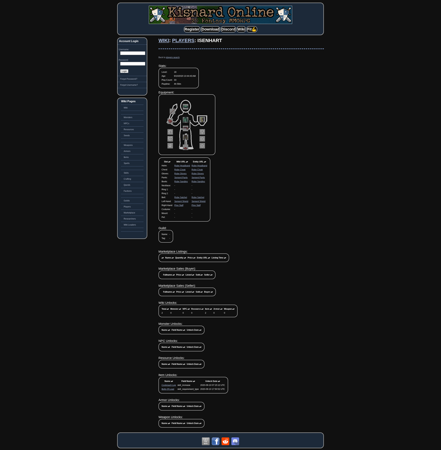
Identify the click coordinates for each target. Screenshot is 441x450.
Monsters (128, 117)
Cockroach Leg (169, 385)
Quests (127, 185)
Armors (127, 151)
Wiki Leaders (130, 225)
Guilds (127, 200)
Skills (126, 173)
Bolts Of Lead (168, 389)
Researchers (130, 219)
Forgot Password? (128, 79)
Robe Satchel (180, 197)
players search (173, 57)
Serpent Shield (181, 201)
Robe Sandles (181, 181)
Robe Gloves (180, 173)
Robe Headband (182, 165)
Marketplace (129, 213)
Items (126, 157)
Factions (128, 191)
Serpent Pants (181, 177)
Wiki (163, 40)
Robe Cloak (180, 169)
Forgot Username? (129, 85)
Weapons (128, 145)
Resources (129, 129)
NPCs (126, 123)
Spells (127, 163)
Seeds (127, 135)
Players (183, 40)
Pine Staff (178, 205)
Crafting (127, 179)
